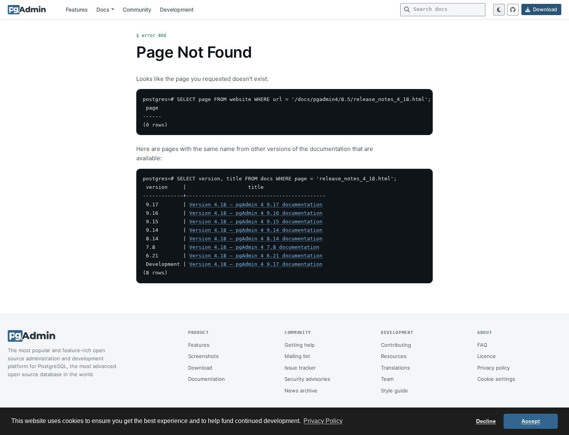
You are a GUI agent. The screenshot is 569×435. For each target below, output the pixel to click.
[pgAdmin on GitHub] (513, 9)
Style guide (394, 390)
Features (77, 9)
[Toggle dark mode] (499, 9)
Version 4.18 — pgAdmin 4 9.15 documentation (255, 221)
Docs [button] (103, 9)
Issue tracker (300, 368)
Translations (395, 368)
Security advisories (307, 379)
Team (387, 379)
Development (177, 9)
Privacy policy (493, 368)
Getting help (299, 345)
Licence (486, 356)
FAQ (482, 345)
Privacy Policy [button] (323, 421)
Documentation (206, 379)
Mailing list (297, 356)
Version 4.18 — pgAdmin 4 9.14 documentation (255, 230)
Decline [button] (486, 421)
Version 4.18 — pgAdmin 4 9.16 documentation (255, 213)
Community (137, 9)
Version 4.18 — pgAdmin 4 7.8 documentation (254, 247)
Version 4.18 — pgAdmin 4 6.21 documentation (255, 256)
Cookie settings (496, 379)
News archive (300, 390)
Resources (393, 356)
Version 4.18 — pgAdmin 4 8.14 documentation (255, 238)
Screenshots (203, 356)
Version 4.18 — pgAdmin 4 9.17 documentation (255, 204)
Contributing (396, 345)
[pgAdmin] (27, 9)
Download (200, 368)
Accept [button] (530, 421)
